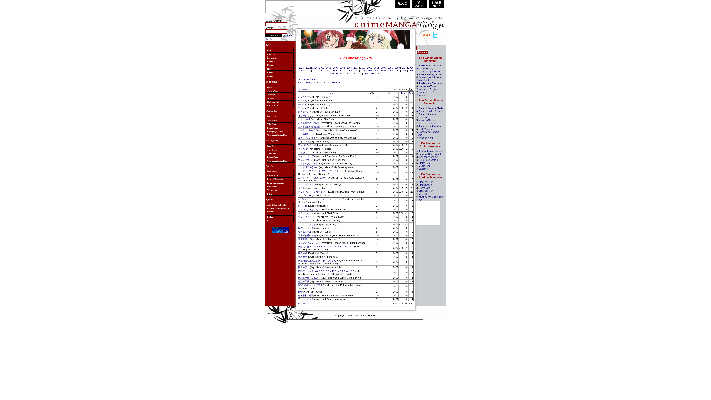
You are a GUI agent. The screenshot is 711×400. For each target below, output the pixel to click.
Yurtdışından (273, 95)
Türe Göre (272, 120)
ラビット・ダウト (307, 224)
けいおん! (303, 108)
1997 (404, 67)
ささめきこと (304, 112)
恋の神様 (302, 257)
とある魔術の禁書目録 (309, 126)
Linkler (270, 76)
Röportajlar (272, 175)
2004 (356, 67)
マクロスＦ (303, 220)
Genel (269, 87)
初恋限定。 (303, 239)
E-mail (270, 72)
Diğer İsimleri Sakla (307, 79)
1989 (342, 70)
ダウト (301, 188)
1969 (372, 73)
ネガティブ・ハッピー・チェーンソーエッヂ (320, 199)
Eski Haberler (273, 106)
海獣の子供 (303, 281)
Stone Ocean (425, 185)
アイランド (303, 141)
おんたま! (303, 97)
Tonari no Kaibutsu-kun (430, 126)
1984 (376, 70)
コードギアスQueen (308, 167)
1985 (369, 70)
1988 (349, 70)
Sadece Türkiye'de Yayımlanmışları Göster (319, 82)
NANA (422, 200)
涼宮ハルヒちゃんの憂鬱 (310, 285)
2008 (328, 67)
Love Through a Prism (430, 71)
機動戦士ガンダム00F (309, 277)
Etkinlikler (272, 186)
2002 (369, 67)
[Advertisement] (309, 6)
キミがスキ (303, 152)
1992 (321, 70)
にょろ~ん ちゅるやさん (310, 130)
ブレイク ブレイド (307, 217)
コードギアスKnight (308, 163)
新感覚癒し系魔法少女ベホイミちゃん (317, 260)
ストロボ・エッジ (307, 184)
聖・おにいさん (306, 299)
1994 (308, 70)
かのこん (302, 104)
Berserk (423, 194)
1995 (301, 70)
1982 (390, 70)
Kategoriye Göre (275, 131)
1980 (404, 70)
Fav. (411, 93)
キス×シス (303, 149)
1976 (331, 73)
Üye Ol (268, 39)
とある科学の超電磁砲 (309, 123)
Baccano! (423, 169)
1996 (410, 67)
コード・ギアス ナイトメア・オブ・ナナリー (320, 171)
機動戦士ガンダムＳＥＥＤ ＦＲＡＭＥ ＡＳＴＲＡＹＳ (325, 271)
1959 (379, 73)
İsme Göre (271, 117)
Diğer (269, 194)
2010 (315, 67)
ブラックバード (306, 213)
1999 (390, 67)
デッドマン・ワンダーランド (312, 192)
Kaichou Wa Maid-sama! (431, 197)
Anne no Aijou (426, 138)
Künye (270, 65)
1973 (345, 73)
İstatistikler (272, 58)
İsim (331, 93)
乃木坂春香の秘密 (307, 235)
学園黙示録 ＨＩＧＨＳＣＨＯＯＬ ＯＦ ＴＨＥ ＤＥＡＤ (326, 246)
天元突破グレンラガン (309, 243)
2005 (349, 67)
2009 (321, 67)
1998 (397, 67)
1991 (328, 70)
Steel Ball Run (426, 182)
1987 (356, 70)
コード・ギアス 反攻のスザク (313, 177)
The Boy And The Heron (431, 83)
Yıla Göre (271, 124)
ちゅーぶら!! (304, 119)
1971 (359, 73)
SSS (269, 69)
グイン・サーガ (306, 156)
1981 (397, 70)
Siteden (270, 98)
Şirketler (271, 221)
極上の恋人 (303, 267)
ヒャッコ (302, 206)
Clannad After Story (428, 157)
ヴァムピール (304, 232)
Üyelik (270, 61)
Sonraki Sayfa (304, 89)
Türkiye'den (272, 91)
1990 (335, 70)
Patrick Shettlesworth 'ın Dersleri (278, 210)
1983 (383, 70)
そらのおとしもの (307, 115)
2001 (376, 67)
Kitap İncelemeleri (275, 183)
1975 (338, 73)
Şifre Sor (288, 35)
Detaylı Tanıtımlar (275, 179)
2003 (362, 67)
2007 (335, 67)
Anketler (271, 54)
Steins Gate (424, 163)
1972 (352, 73)
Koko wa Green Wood (430, 154)
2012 (308, 67)
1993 (315, 70)
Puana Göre (272, 128)
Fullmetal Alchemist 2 (429, 160)
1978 (410, 70)
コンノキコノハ (306, 160)
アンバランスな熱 (307, 145)
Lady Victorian (426, 129)
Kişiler (270, 217)
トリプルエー (304, 195)
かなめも (302, 100)
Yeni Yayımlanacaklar (277, 135)
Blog (269, 50)
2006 (342, 67)
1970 (365, 73)
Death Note (424, 166)
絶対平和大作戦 (306, 295)
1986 (362, 70)
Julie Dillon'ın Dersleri (277, 205)
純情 (300, 292)
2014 (301, 67)
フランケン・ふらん (308, 209)
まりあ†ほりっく (306, 134)
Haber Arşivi (273, 102)
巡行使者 (302, 253)
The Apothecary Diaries (430, 74)
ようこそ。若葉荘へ (308, 137)
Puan (403, 93)
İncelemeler (272, 172)
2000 (383, 67)
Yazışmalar (272, 190)
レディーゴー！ (306, 228)
